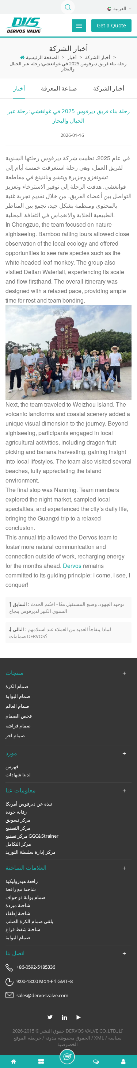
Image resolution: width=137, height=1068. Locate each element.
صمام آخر (15, 735)
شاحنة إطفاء (17, 913)
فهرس (11, 766)
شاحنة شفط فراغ (22, 929)
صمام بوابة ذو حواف (25, 897)
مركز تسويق (17, 820)
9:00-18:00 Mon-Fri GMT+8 (44, 981)
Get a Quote (111, 25)
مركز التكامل (18, 844)
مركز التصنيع (17, 828)
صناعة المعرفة (59, 88)
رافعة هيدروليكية (21, 881)
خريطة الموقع (27, 1037)
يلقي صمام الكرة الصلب (29, 921)
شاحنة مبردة (17, 905)
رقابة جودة (16, 811)
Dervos (73, 565)
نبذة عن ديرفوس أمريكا (28, 803)
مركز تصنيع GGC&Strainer (31, 836)
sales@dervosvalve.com (42, 995)
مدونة (51, 1037)
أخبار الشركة (97, 57)
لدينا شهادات (18, 774)
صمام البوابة (17, 696)
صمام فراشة (18, 725)
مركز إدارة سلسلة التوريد (30, 852)
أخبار (72, 57)
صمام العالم (17, 706)
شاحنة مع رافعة (20, 889)
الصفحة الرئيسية (42, 57)
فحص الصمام (18, 715)
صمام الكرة (16, 686)
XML (99, 1037)
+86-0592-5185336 (35, 967)
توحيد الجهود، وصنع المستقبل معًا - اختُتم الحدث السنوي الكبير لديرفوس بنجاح (66, 607)
